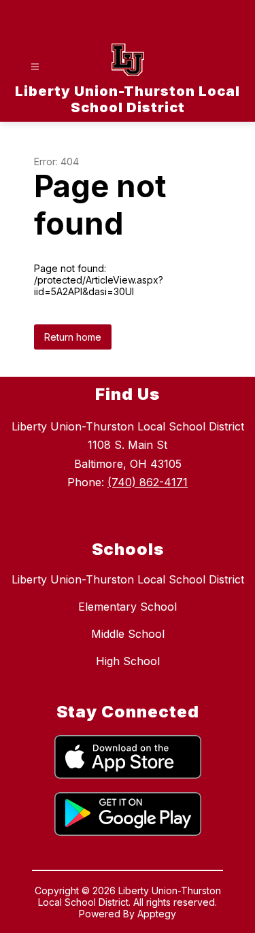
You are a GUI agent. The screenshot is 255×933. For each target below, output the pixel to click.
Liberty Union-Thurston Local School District (128, 579)
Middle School (128, 634)
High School (128, 661)
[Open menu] (35, 67)
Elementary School (127, 606)
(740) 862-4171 (147, 482)
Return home (72, 337)
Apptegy (156, 913)
